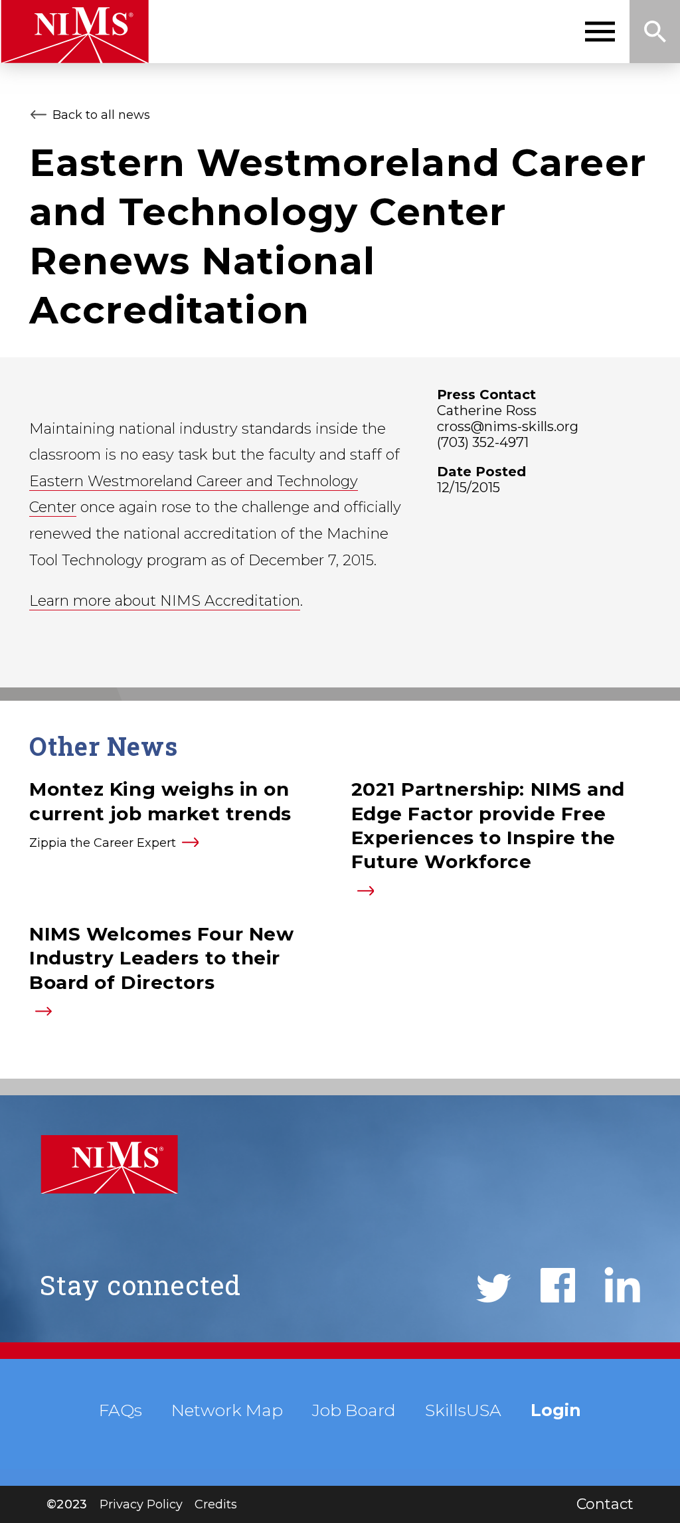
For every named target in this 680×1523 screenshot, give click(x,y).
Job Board (354, 1410)
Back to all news (101, 115)
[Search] (655, 31)
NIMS (74, 31)
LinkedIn (622, 1284)
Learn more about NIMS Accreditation (164, 601)
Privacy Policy (141, 1504)
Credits (216, 1504)
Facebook (558, 1285)
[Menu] (600, 31)
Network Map (227, 1410)
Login (556, 1410)
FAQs (120, 1410)
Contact (605, 1504)
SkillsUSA (463, 1410)
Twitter (493, 1288)
